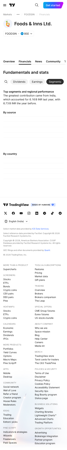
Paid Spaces (10, 442)
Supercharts (9, 269)
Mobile (6, 373)
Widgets (39, 408)
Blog (37, 335)
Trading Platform (44, 422)
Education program (45, 443)
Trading (7, 414)
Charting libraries (44, 411)
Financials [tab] (25, 61)
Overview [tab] (9, 61)
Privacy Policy (42, 380)
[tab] (19, 81)
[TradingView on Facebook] (13, 213)
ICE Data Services (40, 229)
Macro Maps (9, 359)
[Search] (37, 5)
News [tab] (38, 61)
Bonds (6, 286)
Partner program (43, 439)
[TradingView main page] (12, 5)
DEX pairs (8, 297)
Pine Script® (9, 363)
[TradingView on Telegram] (44, 213)
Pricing (38, 272)
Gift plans (40, 280)
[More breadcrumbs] (18, 14)
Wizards (7, 435)
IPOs (5, 338)
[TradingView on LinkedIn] (36, 213)
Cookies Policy (42, 383)
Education (8, 418)
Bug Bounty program (46, 394)
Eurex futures (42, 314)
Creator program (12, 397)
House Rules (9, 401)
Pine (5, 300)
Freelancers (9, 439)
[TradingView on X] (5, 213)
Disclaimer (40, 376)
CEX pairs (8, 293)
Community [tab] (53, 61)
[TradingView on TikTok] (52, 213)
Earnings (7, 331)
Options (7, 356)
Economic (8, 328)
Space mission (42, 331)
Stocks (7, 279)
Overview (40, 290)
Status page (41, 398)
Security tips (41, 391)
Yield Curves (10, 352)
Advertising (41, 432)
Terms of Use (42, 373)
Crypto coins (10, 290)
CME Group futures (45, 310)
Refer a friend (10, 394)
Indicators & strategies (15, 432)
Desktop (7, 376)
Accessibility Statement (47, 387)
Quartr (47, 250)
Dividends (8, 335)
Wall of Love (9, 390)
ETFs (5, 282)
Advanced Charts (44, 419)
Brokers (39, 293)
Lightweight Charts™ (45, 415)
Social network (11, 386)
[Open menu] (4, 5)
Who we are (41, 328)
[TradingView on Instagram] (29, 213)
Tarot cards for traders (47, 359)
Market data (41, 276)
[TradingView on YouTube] (21, 213)
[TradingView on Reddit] (60, 213)
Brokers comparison (45, 297)
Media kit (40, 345)
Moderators (9, 404)
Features (39, 269)
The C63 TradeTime (45, 363)
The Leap (40, 300)
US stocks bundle (44, 318)
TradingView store (44, 356)
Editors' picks (10, 421)
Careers (39, 342)
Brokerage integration (46, 436)
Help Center (41, 338)
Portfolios (8, 348)
